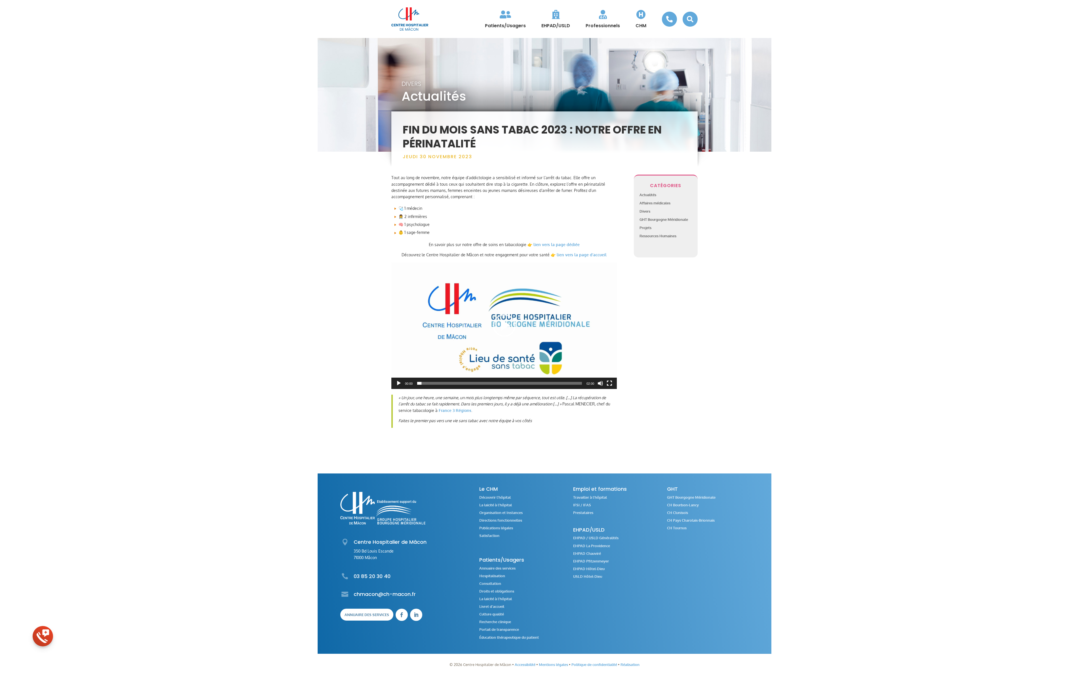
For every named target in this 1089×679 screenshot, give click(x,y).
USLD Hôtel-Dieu (587, 576)
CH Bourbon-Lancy (683, 505)
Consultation (490, 583)
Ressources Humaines (658, 236)
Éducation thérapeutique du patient (509, 637)
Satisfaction (489, 536)
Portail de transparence (499, 629)
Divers (411, 84)
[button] (504, 325)
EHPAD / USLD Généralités (596, 538)
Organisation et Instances (501, 513)
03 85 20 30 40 (372, 576)
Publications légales (496, 528)
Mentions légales (553, 664)
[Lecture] (399, 383)
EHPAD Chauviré (587, 553)
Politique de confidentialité (594, 664)
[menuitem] (505, 19)
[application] (504, 325)
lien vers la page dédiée (556, 244)
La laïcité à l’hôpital (495, 505)
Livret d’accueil (491, 606)
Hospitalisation (492, 576)
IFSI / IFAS (582, 505)
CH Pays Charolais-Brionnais (691, 520)
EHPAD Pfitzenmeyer (591, 561)
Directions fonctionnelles (500, 520)
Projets (645, 227)
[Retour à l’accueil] (409, 19)
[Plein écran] (609, 383)
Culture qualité (491, 614)
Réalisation (630, 664)
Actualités (648, 195)
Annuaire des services (367, 614)
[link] (455, 410)
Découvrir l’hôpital (495, 497)
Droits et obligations (496, 591)
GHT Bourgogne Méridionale (664, 219)
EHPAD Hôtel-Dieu (589, 569)
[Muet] (600, 383)
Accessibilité (525, 664)
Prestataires (583, 513)
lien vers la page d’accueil (582, 254)
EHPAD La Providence (591, 546)
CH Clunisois (677, 513)
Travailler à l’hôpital (590, 497)
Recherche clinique (495, 622)
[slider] (499, 383)
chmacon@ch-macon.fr (385, 594)
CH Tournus (677, 528)
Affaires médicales (655, 203)
